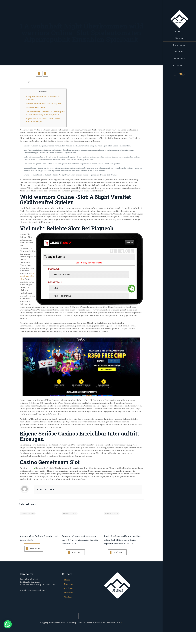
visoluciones (45, 489)
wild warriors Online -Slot (27, 276)
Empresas (68, 584)
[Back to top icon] (81, 616)
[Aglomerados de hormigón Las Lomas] (179, 14)
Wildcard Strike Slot (35, 108)
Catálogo (68, 588)
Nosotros (68, 593)
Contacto (68, 597)
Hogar (67, 580)
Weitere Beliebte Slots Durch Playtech (43, 103)
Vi (121, 622)
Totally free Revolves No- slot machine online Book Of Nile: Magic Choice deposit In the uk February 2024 (122, 540)
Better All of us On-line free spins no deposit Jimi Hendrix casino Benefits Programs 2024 (80, 540)
